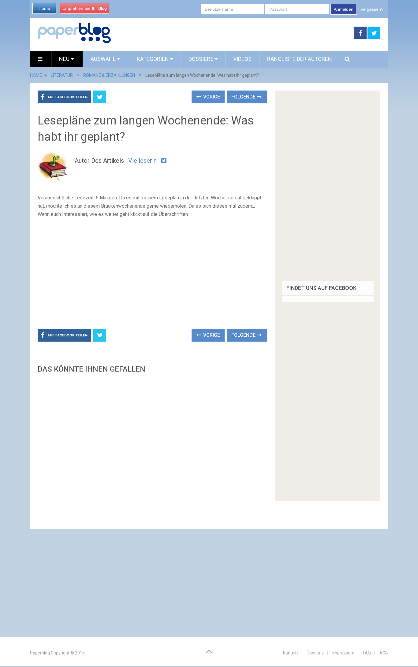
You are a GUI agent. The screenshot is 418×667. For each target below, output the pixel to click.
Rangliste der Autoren (299, 59)
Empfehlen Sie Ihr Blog (84, 8)
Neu (65, 59)
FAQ (367, 652)
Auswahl (104, 59)
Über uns (315, 652)
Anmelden (343, 9)
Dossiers (201, 59)
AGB (383, 652)
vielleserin (142, 160)
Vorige (211, 97)
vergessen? (372, 9)
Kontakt (290, 652)
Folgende (244, 97)
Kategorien (153, 59)
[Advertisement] (232, 33)
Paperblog (40, 652)
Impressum (343, 652)
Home (44, 8)
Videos (242, 59)
